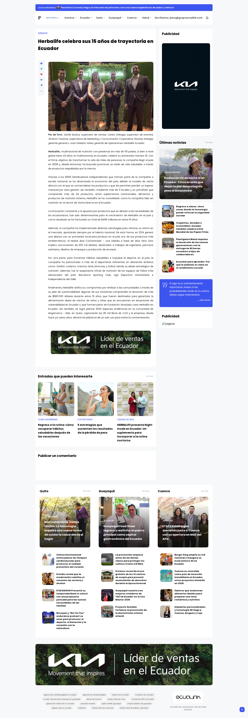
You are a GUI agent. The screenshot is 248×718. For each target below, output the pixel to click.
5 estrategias (85, 419)
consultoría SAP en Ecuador (143, 699)
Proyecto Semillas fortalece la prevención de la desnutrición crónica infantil (131, 612)
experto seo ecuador (120, 695)
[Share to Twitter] (41, 69)
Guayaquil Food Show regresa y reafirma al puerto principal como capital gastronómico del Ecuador (123, 532)
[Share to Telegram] (41, 85)
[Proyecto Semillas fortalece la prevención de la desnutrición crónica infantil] (107, 612)
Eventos (69, 17)
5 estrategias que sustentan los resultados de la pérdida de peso (95, 428)
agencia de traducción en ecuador (60, 703)
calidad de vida (125, 419)
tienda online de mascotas (102, 708)
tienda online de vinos (116, 699)
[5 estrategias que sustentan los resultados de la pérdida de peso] (96, 399)
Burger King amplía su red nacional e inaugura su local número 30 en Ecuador (189, 559)
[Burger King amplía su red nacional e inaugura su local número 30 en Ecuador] (166, 559)
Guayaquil (114, 17)
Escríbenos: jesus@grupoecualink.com (178, 17)
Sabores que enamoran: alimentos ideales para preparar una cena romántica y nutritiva (188, 595)
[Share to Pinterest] (41, 74)
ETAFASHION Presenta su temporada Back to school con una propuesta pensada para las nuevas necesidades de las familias (72, 598)
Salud (145, 17)
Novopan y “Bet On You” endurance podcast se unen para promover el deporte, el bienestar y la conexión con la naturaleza (71, 621)
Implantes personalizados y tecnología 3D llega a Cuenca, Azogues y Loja (189, 610)
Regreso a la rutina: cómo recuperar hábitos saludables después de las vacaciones (56, 430)
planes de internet (94, 699)
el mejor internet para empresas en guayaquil (61, 699)
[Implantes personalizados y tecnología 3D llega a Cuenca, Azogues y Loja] (166, 612)
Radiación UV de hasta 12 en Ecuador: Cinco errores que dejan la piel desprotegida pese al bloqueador (184, 184)
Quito (99, 17)
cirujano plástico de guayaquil (139, 703)
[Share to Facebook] (41, 63)
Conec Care (51, 516)
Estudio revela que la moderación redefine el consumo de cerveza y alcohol (70, 579)
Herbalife (43, 33)
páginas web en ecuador (62, 708)
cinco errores (172, 172)
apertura (168, 520)
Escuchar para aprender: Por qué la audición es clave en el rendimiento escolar (193, 264)
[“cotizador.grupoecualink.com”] (168, 323)
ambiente (82, 708)
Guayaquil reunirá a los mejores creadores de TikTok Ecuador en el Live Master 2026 (130, 595)
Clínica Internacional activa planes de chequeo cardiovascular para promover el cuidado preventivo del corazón (71, 560)
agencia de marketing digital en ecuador (60, 695)
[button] (41, 91)
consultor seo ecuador (144, 695)
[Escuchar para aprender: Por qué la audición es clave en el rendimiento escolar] (168, 266)
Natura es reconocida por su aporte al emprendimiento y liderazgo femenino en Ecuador (123, 7)
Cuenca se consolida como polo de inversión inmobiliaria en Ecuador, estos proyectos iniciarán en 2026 (189, 577)
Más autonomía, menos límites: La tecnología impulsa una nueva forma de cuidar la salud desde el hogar (63, 530)
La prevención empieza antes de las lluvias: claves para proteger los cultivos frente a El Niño (129, 559)
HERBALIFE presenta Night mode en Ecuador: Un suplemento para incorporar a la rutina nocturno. (134, 432)
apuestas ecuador (88, 703)
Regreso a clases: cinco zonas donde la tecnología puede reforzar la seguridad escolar (192, 211)
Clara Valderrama (48, 419)
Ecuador (85, 17)
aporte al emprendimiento (51, 7)
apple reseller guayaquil (111, 703)
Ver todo (149, 376)
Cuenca (131, 17)
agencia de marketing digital (94, 695)
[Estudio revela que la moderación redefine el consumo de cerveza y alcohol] (48, 579)
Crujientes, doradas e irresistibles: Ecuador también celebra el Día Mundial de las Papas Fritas (192, 227)
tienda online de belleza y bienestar (134, 708)
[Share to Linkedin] (41, 80)
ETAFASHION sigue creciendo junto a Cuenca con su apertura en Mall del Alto (181, 532)
